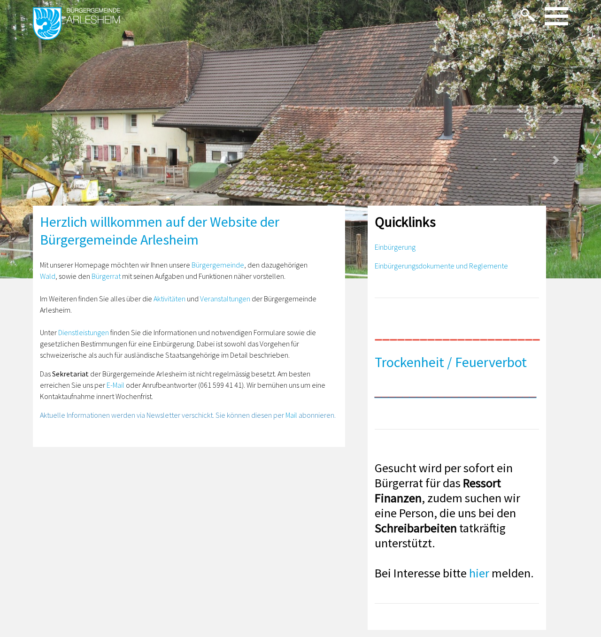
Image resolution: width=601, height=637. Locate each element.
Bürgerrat (106, 276)
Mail (291, 415)
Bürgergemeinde (218, 264)
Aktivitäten (169, 298)
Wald (47, 276)
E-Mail (115, 385)
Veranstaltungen (225, 298)
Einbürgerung (395, 247)
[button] (45, 160)
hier (479, 573)
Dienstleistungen (83, 332)
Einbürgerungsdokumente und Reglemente (441, 265)
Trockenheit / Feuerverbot (451, 362)
